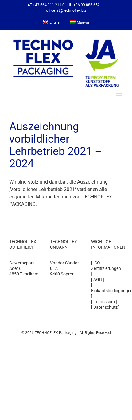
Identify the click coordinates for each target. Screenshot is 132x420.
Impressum (104, 301)
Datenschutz (105, 307)
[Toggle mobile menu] (119, 94)
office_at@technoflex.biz (66, 10)
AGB (97, 279)
